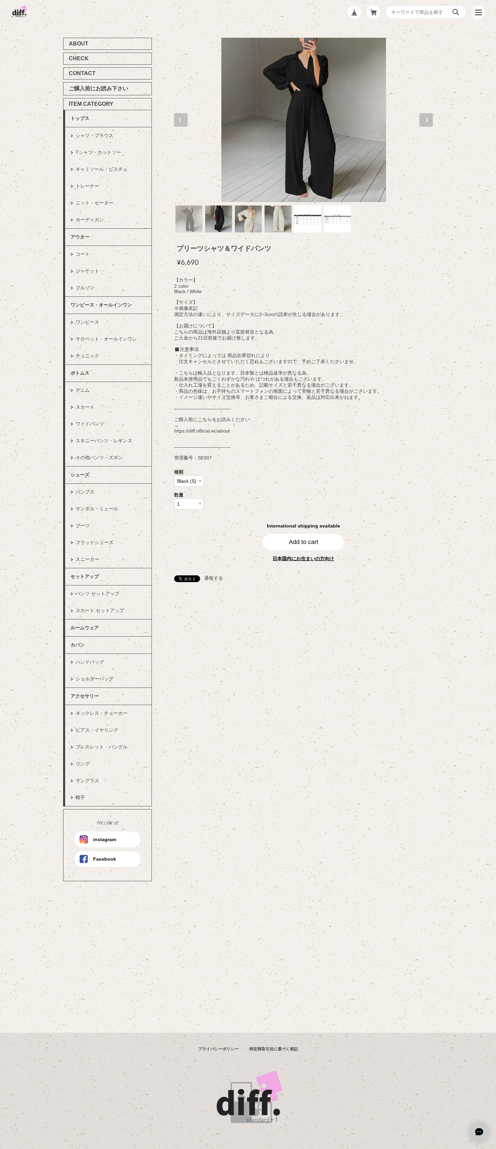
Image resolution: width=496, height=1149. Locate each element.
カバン (78, 644)
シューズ (80, 474)
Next (426, 120)
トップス (80, 118)
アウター (80, 237)
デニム (83, 390)
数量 (179, 495)
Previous (181, 120)
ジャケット (87, 271)
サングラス (87, 780)
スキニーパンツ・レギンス (104, 440)
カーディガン (90, 219)
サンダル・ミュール (97, 508)
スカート (85, 407)
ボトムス (80, 373)
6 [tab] (337, 218)
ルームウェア (85, 627)
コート (83, 254)
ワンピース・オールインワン (101, 305)
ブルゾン (85, 287)
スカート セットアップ (100, 610)
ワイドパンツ (90, 423)
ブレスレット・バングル (102, 746)
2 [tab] (218, 218)
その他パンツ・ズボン (99, 457)
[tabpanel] (303, 120)
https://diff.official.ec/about (202, 431)
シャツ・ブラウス (94, 135)
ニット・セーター (94, 202)
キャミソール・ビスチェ (102, 169)
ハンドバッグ (90, 662)
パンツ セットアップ (97, 593)
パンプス (85, 491)
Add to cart (303, 542)
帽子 (80, 797)
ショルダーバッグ (94, 678)
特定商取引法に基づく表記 (273, 1049)
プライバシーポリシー (218, 1049)
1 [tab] (188, 218)
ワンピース (87, 322)
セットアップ (85, 576)
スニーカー (87, 559)
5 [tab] (307, 218)
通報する (213, 578)
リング (83, 763)
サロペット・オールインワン (106, 339)
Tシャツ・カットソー (98, 152)
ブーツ (83, 525)
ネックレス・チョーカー (102, 713)
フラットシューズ (94, 542)
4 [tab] (278, 218)
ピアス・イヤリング (97, 730)
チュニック (87, 355)
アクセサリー (85, 696)
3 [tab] (248, 218)
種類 (179, 472)
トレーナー (87, 186)
